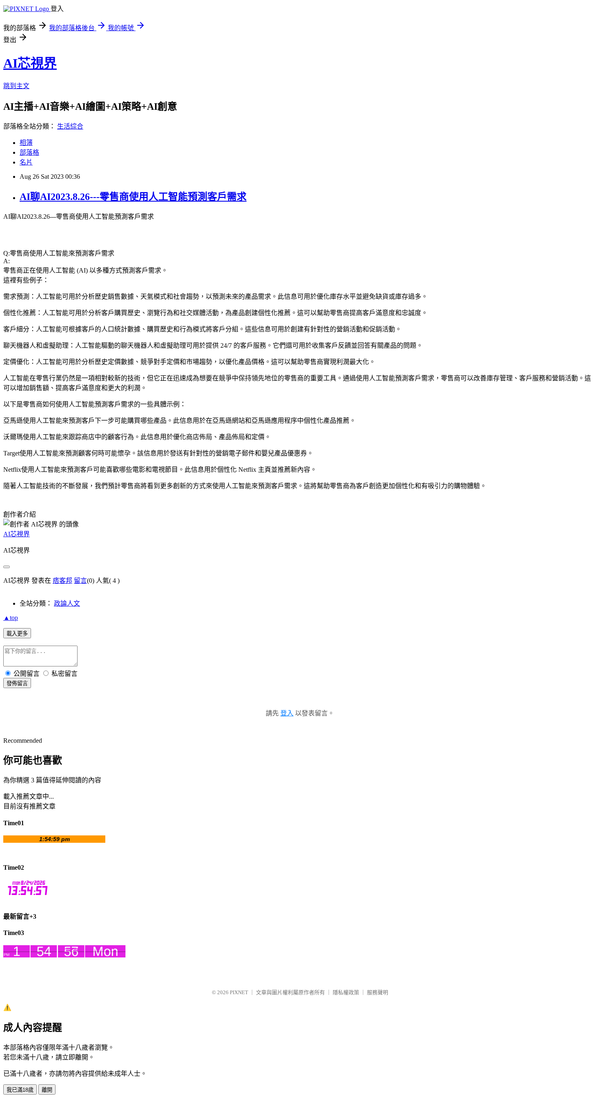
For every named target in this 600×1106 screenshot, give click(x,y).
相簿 (26, 142)
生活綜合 (70, 126)
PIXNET (239, 992)
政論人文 (67, 603)
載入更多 (17, 634)
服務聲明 (377, 992)
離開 (47, 1090)
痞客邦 (62, 580)
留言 (80, 580)
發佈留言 (17, 683)
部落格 (29, 152)
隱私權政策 (346, 992)
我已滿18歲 (20, 1090)
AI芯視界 (30, 63)
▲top (10, 617)
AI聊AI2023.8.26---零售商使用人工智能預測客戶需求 (133, 196)
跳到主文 (16, 85)
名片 (26, 162)
